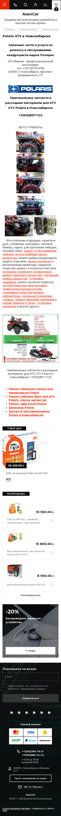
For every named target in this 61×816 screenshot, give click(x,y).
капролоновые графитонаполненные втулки (25, 287)
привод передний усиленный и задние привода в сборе (29, 301)
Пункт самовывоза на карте (30, 778)
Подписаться (30, 698)
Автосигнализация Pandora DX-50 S (26, 584)
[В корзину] (51, 521)
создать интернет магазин (16, 808)
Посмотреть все (31, 595)
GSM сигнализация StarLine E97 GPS (27, 473)
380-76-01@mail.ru (33, 787)
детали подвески (14, 285)
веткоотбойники (26, 254)
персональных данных (33, 688)
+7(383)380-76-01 (33, 751)
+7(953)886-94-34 (33, 754)
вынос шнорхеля (39, 261)
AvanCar (30, 14)
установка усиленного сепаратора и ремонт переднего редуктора (27, 273)
